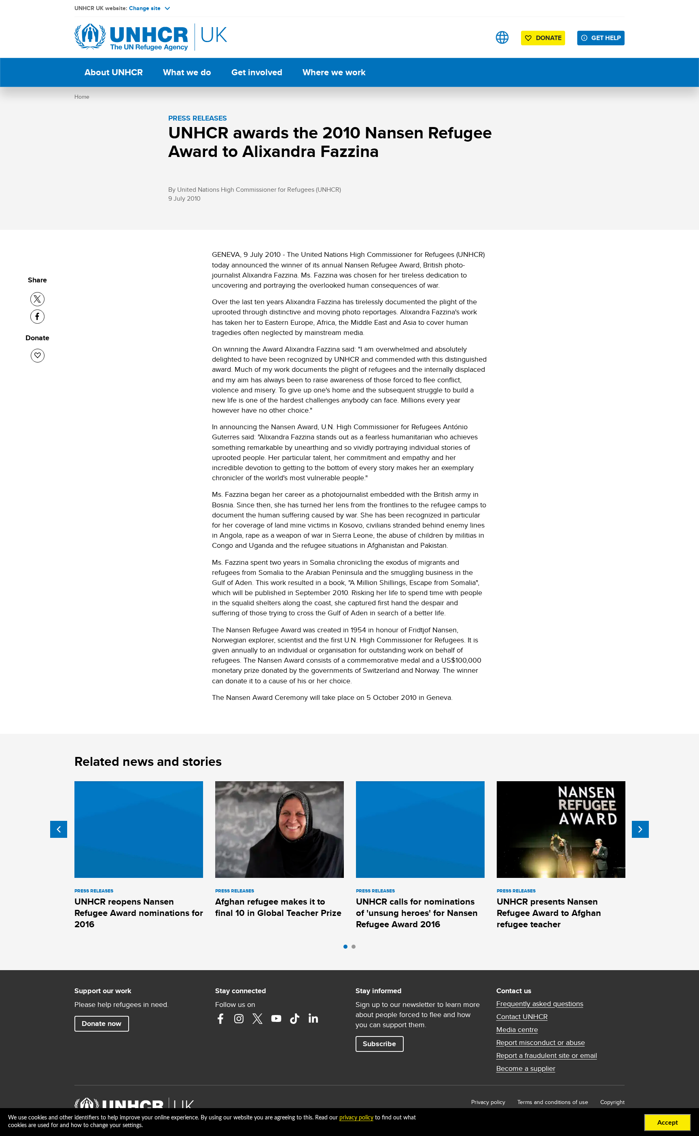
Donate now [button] (101, 1023)
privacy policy (356, 1118)
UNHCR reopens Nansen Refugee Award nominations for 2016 (138, 913)
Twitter (257, 1018)
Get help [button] (606, 37)
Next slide (640, 829)
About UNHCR (114, 72)
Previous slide (58, 829)
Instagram (239, 1018)
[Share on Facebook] (37, 316)
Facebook (220, 1018)
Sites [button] (502, 37)
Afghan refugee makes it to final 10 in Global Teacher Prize (278, 907)
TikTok (295, 1018)
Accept (667, 1122)
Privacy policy (488, 1102)
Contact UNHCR (522, 1016)
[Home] (131, 37)
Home (81, 97)
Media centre (517, 1029)
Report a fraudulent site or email (546, 1055)
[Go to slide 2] (356, 949)
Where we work (334, 72)
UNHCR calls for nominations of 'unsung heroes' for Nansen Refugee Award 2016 (417, 913)
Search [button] (476, 37)
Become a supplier (525, 1068)
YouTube (276, 1018)
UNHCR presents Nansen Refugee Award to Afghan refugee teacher (549, 913)
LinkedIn (313, 1018)
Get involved (256, 72)
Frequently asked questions (539, 1003)
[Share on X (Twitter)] (37, 299)
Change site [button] (145, 8)
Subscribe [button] (379, 1044)
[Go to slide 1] (347, 949)
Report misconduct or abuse (540, 1042)
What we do (187, 72)
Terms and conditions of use (552, 1102)
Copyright (612, 1102)
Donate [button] (548, 37)
